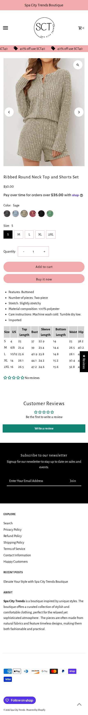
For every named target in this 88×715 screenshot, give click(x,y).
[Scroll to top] (79, 704)
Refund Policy (12, 536)
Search (8, 523)
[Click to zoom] (77, 64)
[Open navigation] (14, 28)
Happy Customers (15, 561)
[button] (13, 378)
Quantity (9, 251)
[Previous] (9, 112)
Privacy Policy (12, 529)
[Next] (78, 112)
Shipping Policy (13, 542)
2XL (50, 234)
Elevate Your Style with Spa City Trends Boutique (35, 581)
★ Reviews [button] (84, 361)
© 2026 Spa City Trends (14, 710)
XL (40, 234)
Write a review (44, 428)
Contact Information (17, 555)
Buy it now (44, 279)
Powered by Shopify (35, 710)
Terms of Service (14, 549)
